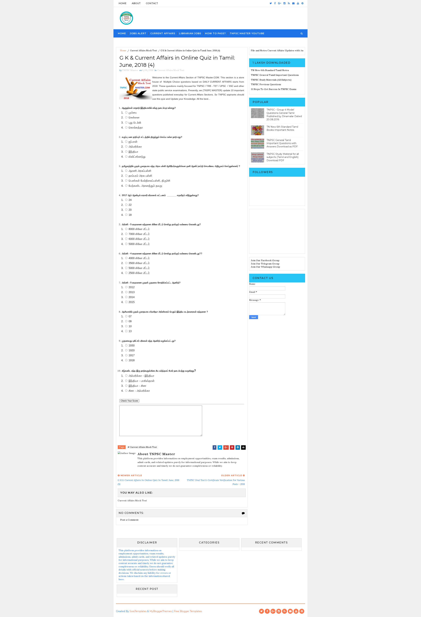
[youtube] (298, 3)
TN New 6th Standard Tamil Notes (270, 70)
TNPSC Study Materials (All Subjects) (271, 79)
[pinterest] (302, 3)
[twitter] (271, 3)
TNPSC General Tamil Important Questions (275, 75)
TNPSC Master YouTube (247, 33)
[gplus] (279, 3)
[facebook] (274, 3)
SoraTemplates (138, 611)
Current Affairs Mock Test (143, 50)
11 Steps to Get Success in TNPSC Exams (273, 89)
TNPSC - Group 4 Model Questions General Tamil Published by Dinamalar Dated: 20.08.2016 (284, 114)
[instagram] (284, 3)
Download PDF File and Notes (261, 50)
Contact (152, 3)
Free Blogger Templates (188, 611)
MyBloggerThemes (160, 611)
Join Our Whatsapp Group (265, 266)
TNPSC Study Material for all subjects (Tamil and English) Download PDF (283, 157)
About (136, 3)
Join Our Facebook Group (265, 260)
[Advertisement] (277, 231)
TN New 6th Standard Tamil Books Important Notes (282, 128)
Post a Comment (129, 519)
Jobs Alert (138, 33)
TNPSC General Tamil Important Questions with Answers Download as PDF (282, 143)
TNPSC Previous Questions (266, 84)
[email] (293, 3)
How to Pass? (215, 33)
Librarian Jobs (190, 33)
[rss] (289, 3)
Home (122, 3)
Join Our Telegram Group (265, 263)
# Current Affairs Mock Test (142, 447)
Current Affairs (162, 33)
